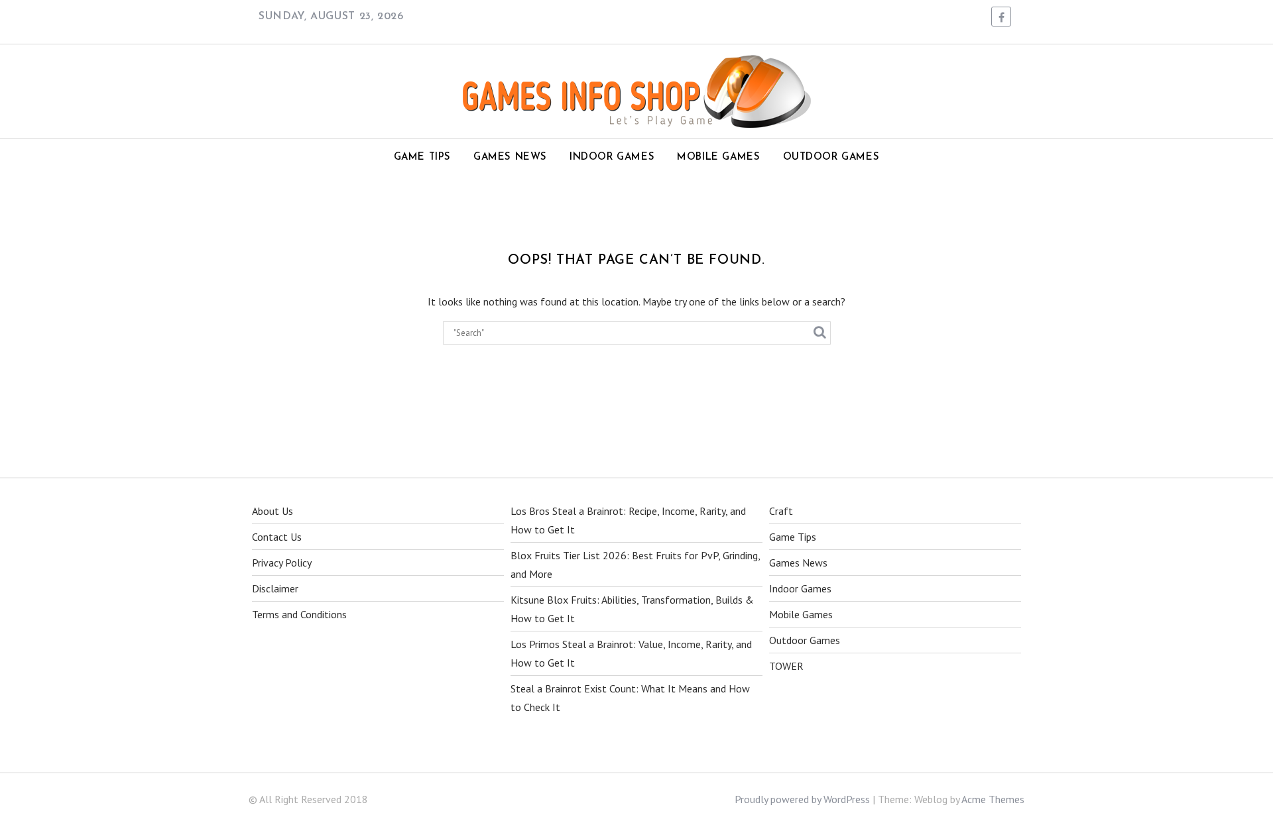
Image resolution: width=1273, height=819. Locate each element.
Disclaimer (275, 588)
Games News (510, 157)
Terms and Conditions (299, 614)
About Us (272, 511)
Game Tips (422, 157)
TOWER (786, 666)
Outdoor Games (831, 157)
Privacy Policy (282, 562)
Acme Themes (992, 799)
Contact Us (277, 536)
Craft (781, 511)
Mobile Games (718, 157)
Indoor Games (612, 157)
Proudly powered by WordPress (802, 799)
